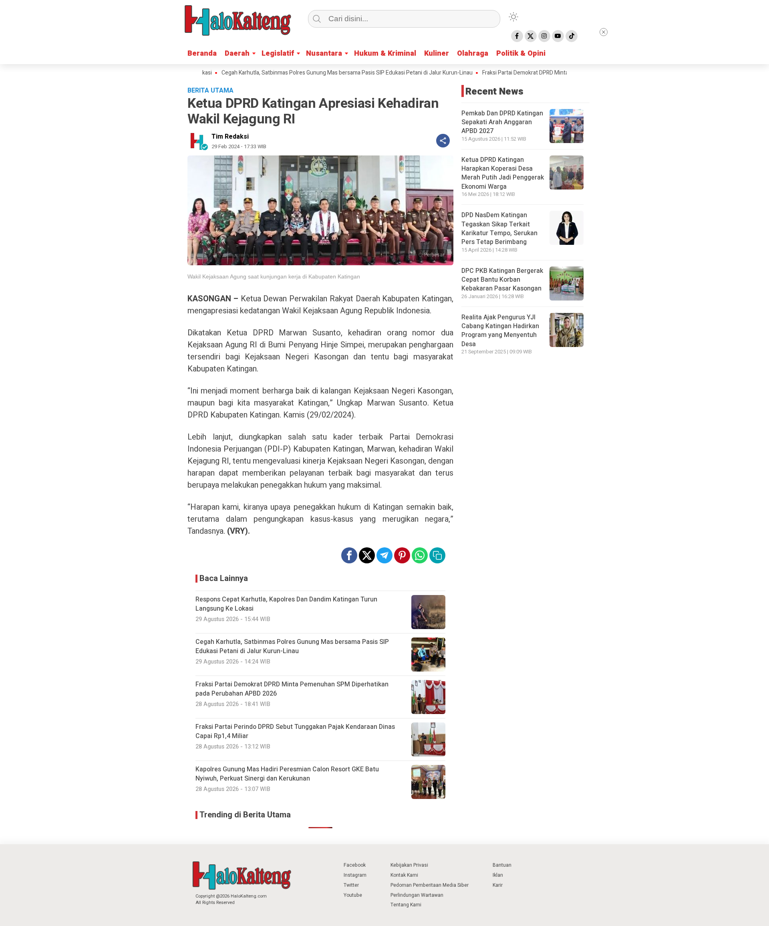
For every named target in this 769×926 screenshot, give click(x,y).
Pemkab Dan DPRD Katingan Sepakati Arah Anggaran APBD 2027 (502, 122)
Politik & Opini (521, 53)
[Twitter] (531, 36)
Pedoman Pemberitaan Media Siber (430, 885)
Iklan (498, 875)
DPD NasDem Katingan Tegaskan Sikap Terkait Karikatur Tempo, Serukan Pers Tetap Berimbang (499, 228)
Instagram (355, 875)
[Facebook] (517, 36)
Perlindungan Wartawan (417, 895)
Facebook (355, 865)
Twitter (351, 885)
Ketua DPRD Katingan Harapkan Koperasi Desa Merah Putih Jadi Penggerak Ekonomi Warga (502, 173)
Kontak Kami (404, 875)
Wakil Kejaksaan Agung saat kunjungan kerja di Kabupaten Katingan (273, 276)
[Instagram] (544, 36)
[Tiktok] (572, 36)
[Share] (443, 140)
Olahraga (472, 53)
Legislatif (278, 53)
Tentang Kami (406, 904)
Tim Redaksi (230, 136)
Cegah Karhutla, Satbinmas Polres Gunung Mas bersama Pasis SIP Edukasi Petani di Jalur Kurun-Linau (317, 73)
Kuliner (436, 53)
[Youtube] (558, 36)
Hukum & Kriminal (385, 53)
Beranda (202, 53)
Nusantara (324, 53)
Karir (498, 885)
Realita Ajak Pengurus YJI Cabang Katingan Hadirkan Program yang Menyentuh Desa (500, 331)
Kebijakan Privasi (409, 865)
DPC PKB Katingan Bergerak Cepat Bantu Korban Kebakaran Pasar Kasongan (502, 280)
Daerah (237, 53)
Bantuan (502, 865)
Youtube (353, 895)
